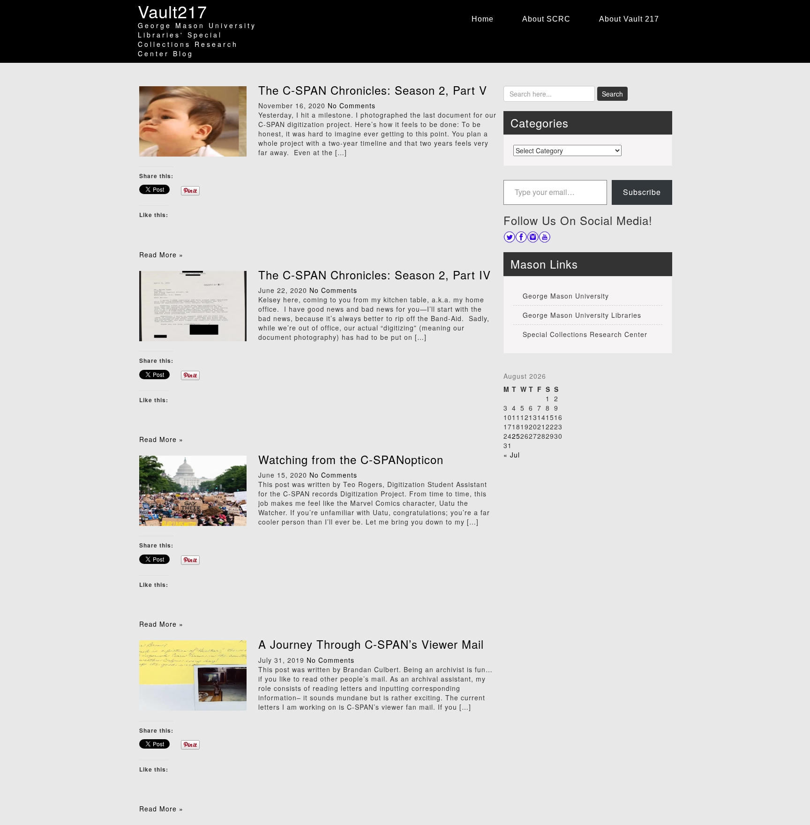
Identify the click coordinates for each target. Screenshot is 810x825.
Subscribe (642, 192)
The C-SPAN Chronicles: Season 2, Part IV (374, 274)
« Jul (511, 454)
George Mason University (566, 295)
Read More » (161, 254)
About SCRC (546, 19)
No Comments (351, 105)
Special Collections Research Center (585, 334)
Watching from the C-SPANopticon (350, 459)
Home (483, 19)
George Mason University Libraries (582, 315)
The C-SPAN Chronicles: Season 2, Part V (372, 90)
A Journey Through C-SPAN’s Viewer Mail (371, 644)
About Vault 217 (629, 19)
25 (516, 436)
